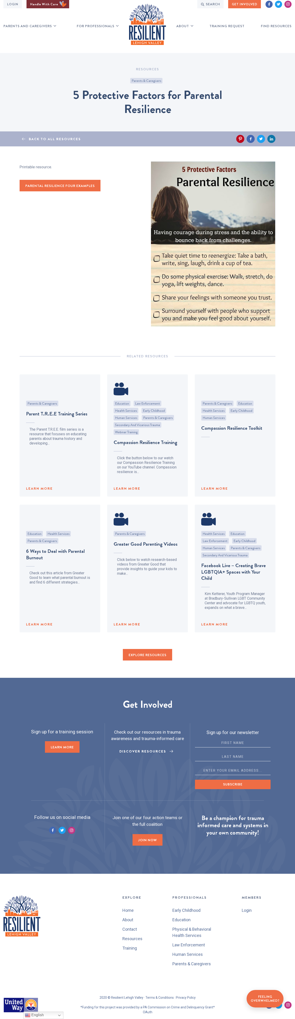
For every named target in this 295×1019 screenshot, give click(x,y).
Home (128, 910)
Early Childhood (154, 410)
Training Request (227, 26)
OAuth (147, 1012)
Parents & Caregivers (146, 80)
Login (12, 4)
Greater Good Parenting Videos (145, 544)
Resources (132, 938)
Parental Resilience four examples (60, 185)
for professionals (95, 26)
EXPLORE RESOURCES (147, 655)
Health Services (126, 410)
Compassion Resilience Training (145, 442)
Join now (147, 840)
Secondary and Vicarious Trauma (137, 424)
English (37, 1015)
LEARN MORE (39, 488)
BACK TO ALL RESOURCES (55, 139)
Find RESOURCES (276, 26)
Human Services (126, 417)
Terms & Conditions (159, 997)
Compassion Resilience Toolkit (231, 428)
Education (122, 403)
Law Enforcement (147, 403)
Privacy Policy (186, 997)
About (182, 26)
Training (129, 948)
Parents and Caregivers (27, 26)
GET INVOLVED (244, 4)
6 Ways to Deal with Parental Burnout (55, 554)
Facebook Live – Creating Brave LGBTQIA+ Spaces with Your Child (233, 572)
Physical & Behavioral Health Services (191, 932)
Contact (129, 929)
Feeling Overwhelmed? (265, 998)
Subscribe (232, 784)
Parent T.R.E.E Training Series (56, 413)
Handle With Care (44, 4)
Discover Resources (142, 751)
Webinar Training (126, 432)
